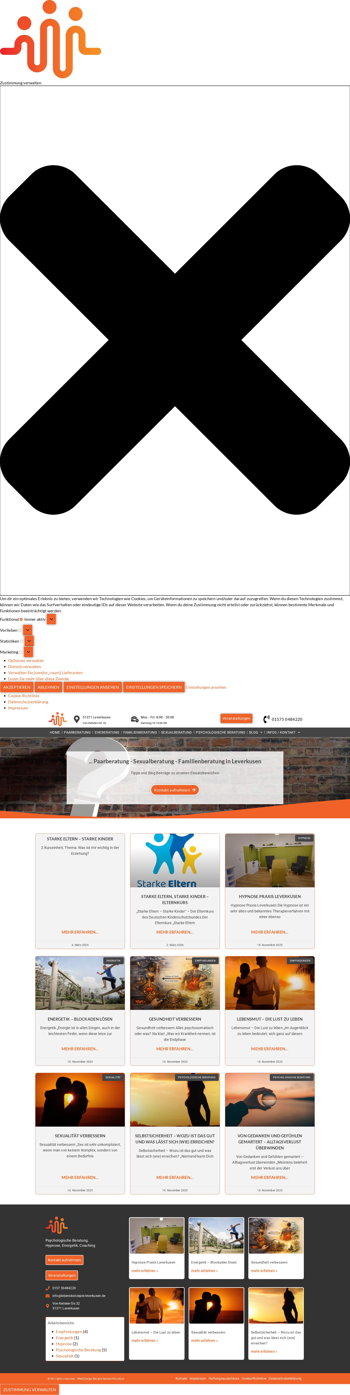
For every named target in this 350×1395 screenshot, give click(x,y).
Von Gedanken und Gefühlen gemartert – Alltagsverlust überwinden (270, 1141)
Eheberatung (107, 732)
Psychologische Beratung (220, 732)
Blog (253, 732)
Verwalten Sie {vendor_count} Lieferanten (45, 672)
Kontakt (181, 1378)
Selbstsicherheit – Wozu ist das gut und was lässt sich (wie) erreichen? (276, 1337)
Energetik (64, 1337)
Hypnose (64, 1343)
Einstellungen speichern (154, 687)
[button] (175, 340)
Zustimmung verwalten (29, 1389)
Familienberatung (140, 732)
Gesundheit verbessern (175, 1019)
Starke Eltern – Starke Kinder (80, 838)
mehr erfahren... (80, 932)
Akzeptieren (16, 687)
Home (55, 732)
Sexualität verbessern (80, 1135)
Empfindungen (69, 1331)
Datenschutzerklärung (28, 701)
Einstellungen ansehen (93, 687)
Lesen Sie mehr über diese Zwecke (38, 678)
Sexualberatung (176, 732)
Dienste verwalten (24, 666)
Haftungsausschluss (224, 1378)
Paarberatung (77, 732)
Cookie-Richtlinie (23, 695)
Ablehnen (48, 687)
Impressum (18, 707)
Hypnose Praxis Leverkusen (270, 896)
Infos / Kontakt (281, 732)
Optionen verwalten (26, 660)
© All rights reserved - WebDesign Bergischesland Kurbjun (86, 1378)
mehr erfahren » (145, 1271)
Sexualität (65, 1355)
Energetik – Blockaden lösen (80, 1019)
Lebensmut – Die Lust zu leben (270, 1019)
